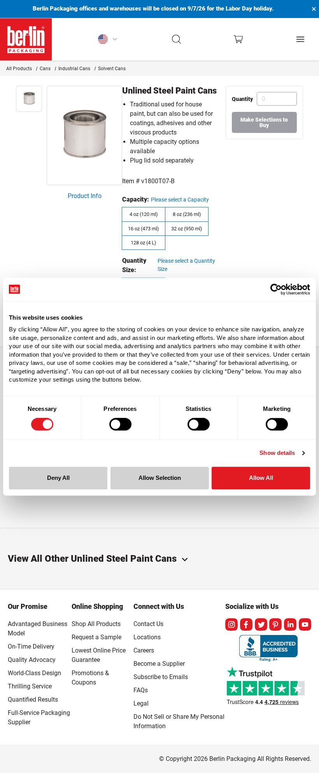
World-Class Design (34, 673)
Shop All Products (96, 624)
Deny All (58, 477)
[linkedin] (290, 624)
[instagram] (231, 624)
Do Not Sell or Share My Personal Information (178, 720)
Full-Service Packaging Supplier (39, 717)
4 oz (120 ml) (144, 214)
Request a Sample (96, 637)
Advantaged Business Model (37, 628)
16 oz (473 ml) (143, 229)
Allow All (261, 477)
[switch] (120, 424)
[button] (176, 39)
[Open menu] (300, 39)
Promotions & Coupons (90, 677)
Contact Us (148, 624)
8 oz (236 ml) (187, 214)
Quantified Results (33, 699)
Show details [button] (277, 453)
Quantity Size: (134, 265)
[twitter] (261, 624)
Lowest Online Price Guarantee (99, 655)
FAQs (140, 690)
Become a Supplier (159, 663)
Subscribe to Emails (160, 677)
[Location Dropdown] (107, 39)
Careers (143, 650)
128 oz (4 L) (143, 243)
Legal (141, 703)
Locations (147, 637)
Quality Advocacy (32, 659)
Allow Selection (159, 477)
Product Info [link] (85, 196)
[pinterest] (275, 624)
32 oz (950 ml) (186, 229)
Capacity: (135, 199)
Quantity (242, 99)
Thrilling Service (30, 686)
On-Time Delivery (31, 646)
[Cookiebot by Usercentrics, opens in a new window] (276, 289)
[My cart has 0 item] (238, 39)
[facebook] (246, 624)
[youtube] (305, 624)
